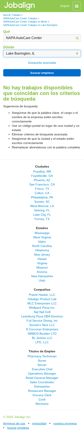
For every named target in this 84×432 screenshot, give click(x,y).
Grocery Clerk (42, 395)
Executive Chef (42, 369)
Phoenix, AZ (42, 180)
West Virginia (42, 237)
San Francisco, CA (42, 184)
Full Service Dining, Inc (42, 320)
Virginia (42, 263)
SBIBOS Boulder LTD (42, 333)
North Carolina (42, 246)
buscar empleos (42, 72)
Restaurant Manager (42, 390)
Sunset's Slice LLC (42, 325)
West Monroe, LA (42, 206)
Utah (42, 280)
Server (42, 365)
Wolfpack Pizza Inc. (42, 307)
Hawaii (42, 259)
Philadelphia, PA (42, 197)
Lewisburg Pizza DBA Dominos (42, 316)
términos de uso (14, 423)
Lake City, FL (42, 214)
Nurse (42, 360)
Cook (42, 399)
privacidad (39, 423)
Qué (6, 31)
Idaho (42, 241)
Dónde (8, 47)
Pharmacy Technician (42, 356)
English (65, 6)
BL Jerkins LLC (42, 338)
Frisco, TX (42, 188)
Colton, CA (42, 193)
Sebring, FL (42, 210)
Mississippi (42, 233)
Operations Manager (42, 373)
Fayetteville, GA (42, 175)
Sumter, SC (42, 201)
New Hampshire (42, 276)
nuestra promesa (65, 423)
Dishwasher (42, 386)
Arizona (42, 272)
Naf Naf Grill (42, 312)
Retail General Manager (42, 378)
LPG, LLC (42, 342)
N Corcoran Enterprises (42, 329)
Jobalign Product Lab (42, 299)
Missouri (42, 267)
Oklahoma (42, 250)
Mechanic (42, 403)
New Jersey (42, 254)
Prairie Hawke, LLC (42, 294)
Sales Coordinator (42, 382)
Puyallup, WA (42, 171)
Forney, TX (42, 219)
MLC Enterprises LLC (42, 303)
